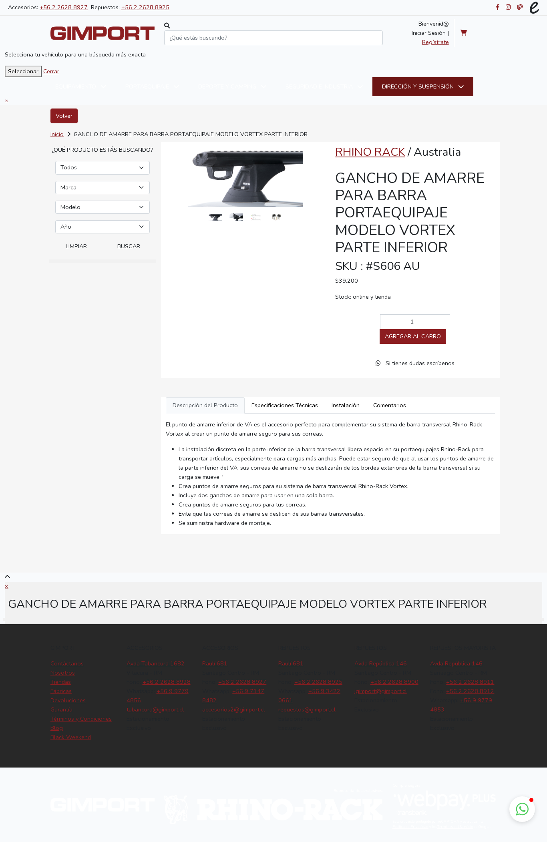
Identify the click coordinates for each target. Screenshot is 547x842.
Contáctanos (67, 663)
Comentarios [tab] (389, 405)
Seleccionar (23, 71)
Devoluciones (68, 700)
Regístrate (435, 42)
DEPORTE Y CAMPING (228, 86)
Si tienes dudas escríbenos (419, 363)
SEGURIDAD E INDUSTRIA (320, 86)
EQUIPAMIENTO (76, 86)
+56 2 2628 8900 (394, 682)
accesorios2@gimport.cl (233, 709)
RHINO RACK (370, 152)
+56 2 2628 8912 (470, 691)
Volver (64, 116)
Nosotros (62, 673)
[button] (522, 809)
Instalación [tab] (346, 405)
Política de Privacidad (410, 826)
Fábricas (61, 691)
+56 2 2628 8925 (145, 7)
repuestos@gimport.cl (307, 709)
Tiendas (60, 682)
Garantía (61, 709)
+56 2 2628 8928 (167, 682)
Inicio (57, 134)
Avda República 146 (380, 663)
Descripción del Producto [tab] (205, 405)
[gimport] (102, 33)
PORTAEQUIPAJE (148, 86)
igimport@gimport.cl (380, 691)
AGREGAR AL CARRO (413, 336)
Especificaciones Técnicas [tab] (284, 405)
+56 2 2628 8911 (470, 682)
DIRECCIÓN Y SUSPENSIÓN (418, 86)
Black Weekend (70, 737)
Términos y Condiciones (81, 719)
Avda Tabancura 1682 (156, 663)
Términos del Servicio (455, 826)
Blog (56, 728)
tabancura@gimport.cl (155, 709)
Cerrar (51, 71)
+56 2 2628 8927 (64, 7)
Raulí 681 (214, 663)
